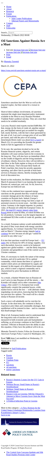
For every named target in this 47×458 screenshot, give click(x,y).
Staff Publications (19, 348)
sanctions (10, 365)
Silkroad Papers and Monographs (25, 21)
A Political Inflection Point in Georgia (21, 401)
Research (10, 11)
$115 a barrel (35, 140)
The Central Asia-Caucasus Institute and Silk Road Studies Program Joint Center (24, 453)
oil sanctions (11, 367)
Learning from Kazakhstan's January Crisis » (23, 411)
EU (7, 362)
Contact (9, 23)
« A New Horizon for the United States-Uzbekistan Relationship (20, 409)
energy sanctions (13, 369)
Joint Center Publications (21, 18)
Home (8, 7)
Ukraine (9, 358)
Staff (8, 25)
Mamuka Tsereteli (11, 61)
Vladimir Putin (12, 360)
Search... (4, 32)
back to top (5, 415)
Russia (9, 355)
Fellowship (10, 28)
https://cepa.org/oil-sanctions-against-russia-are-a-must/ (23, 70)
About (8, 9)
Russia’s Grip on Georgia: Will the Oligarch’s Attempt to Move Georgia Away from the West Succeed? (25, 396)
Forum (9, 14)
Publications (11, 16)
